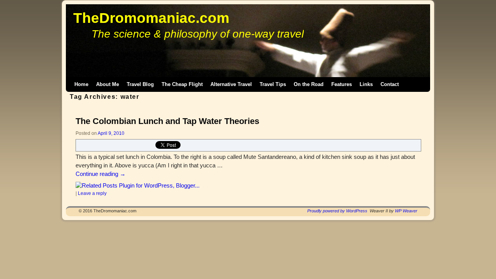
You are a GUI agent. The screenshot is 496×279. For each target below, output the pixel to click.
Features (341, 84)
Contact (390, 84)
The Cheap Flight (182, 84)
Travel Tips (273, 84)
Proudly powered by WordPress (337, 210)
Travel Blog (140, 84)
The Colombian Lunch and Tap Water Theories (167, 121)
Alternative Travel (231, 84)
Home (81, 84)
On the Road (309, 84)
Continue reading (101, 174)
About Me (107, 84)
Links (366, 84)
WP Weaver (406, 210)
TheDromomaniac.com (151, 18)
